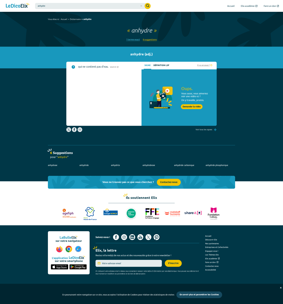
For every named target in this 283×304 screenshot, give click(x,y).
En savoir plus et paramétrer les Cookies (199, 294)
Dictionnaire (75, 19)
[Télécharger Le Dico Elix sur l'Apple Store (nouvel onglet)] (59, 267)
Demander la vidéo (192, 106)
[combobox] (93, 6)
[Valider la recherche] (148, 6)
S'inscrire (173, 263)
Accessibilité (210, 270)
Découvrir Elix (211, 239)
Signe (147, 65)
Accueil (64, 19)
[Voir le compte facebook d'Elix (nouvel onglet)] (116, 237)
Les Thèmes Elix (212, 255)
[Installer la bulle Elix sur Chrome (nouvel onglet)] (69, 249)
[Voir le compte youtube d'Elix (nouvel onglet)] (140, 237)
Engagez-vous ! (211, 251)
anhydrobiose (149, 165)
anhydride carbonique (184, 165)
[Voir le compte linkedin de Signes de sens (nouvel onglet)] (132, 237)
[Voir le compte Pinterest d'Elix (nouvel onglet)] (156, 237)
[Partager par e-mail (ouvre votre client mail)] (80, 131)
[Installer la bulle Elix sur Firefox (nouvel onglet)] (60, 249)
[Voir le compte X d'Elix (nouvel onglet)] (148, 237)
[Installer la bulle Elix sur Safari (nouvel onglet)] (78, 249)
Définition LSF (161, 65)
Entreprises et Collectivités (216, 247)
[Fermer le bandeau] (281, 288)
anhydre (87, 19)
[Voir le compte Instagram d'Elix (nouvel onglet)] (124, 237)
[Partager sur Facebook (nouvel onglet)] (74, 131)
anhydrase (52, 165)
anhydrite (115, 165)
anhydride (84, 165)
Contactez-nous (168, 182)
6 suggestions (150, 39)
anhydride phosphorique (217, 165)
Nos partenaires (212, 243)
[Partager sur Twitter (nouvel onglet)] (68, 131)
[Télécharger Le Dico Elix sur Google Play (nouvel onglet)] (78, 267)
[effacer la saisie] (141, 6)
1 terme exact (133, 39)
